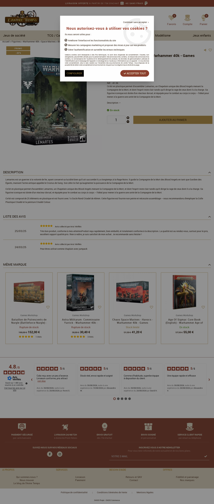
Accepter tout (136, 73)
